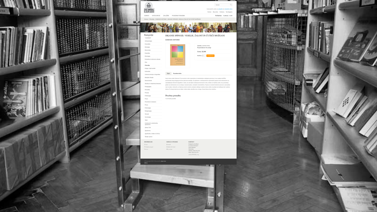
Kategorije (156, 15)
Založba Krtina (206, 45)
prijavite (220, 9)
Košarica (222, 12)
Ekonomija (148, 50)
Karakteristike (177, 73)
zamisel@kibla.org (193, 154)
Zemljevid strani (170, 147)
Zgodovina (148, 130)
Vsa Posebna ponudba (170, 98)
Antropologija (148, 41)
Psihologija (148, 108)
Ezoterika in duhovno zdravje (152, 59)
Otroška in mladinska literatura (153, 83)
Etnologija (147, 56)
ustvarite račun (228, 9)
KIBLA (146, 163)
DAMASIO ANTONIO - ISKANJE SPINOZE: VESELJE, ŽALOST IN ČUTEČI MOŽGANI (178, 19)
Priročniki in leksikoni (150, 102)
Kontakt (168, 144)
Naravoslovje (148, 80)
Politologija (148, 95)
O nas (146, 144)
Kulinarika (147, 71)
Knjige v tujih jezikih (150, 68)
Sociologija (148, 117)
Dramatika (147, 44)
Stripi (146, 120)
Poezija (147, 92)
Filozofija (151, 19)
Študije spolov (148, 136)
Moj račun (215, 12)
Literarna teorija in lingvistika (152, 74)
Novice (146, 149)
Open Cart (163, 161)
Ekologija (147, 47)
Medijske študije (149, 77)
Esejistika (147, 53)
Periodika (147, 89)
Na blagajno (229, 12)
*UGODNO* (148, 38)
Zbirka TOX (148, 127)
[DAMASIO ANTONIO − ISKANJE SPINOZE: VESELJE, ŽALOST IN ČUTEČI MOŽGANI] (178, 66)
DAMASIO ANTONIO (172, 40)
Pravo (146, 99)
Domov (209, 12)
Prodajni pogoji (148, 147)
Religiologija (148, 111)
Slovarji (147, 114)
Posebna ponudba (178, 15)
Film (146, 62)
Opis (168, 73)
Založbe (166, 15)
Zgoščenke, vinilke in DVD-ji (152, 133)
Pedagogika (148, 86)
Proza (146, 105)
